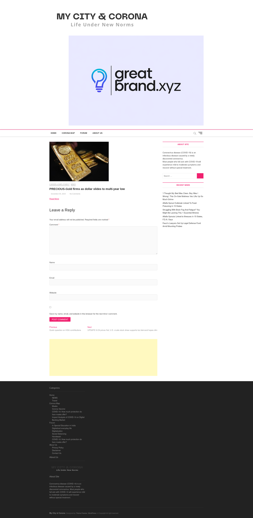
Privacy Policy (58, 447)
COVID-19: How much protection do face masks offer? (67, 413)
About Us (97, 133)
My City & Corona (57, 513)
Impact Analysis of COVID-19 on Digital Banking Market (68, 418)
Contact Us (56, 453)
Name (52, 262)
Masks (54, 406)
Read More (54, 198)
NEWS (54, 397)
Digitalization (57, 431)
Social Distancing (59, 433)
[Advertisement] (103, 357)
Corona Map (68, 133)
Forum (83, 133)
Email (51, 277)
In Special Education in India (64, 425)
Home (53, 133)
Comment (54, 224)
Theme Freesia (81, 513)
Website (52, 292)
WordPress (92, 513)
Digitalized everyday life (62, 428)
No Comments (74, 194)
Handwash (56, 436)
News (73, 184)
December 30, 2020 (58, 194)
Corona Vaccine (58, 408)
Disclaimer (56, 450)
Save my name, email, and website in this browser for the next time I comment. (83, 313)
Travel (54, 400)
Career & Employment (59, 184)
